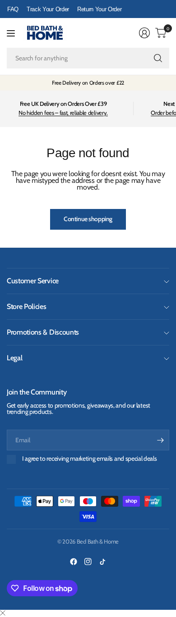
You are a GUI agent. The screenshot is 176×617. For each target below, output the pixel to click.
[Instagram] (88, 561)
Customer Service (33, 281)
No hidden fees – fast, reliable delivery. (63, 112)
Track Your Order (48, 9)
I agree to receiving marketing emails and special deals (89, 459)
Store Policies (26, 306)
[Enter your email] (160, 440)
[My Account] (144, 33)
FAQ (13, 9)
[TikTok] (102, 561)
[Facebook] (73, 561)
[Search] (158, 58)
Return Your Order (99, 9)
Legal (14, 358)
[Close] (2, 613)
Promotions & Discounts (43, 332)
